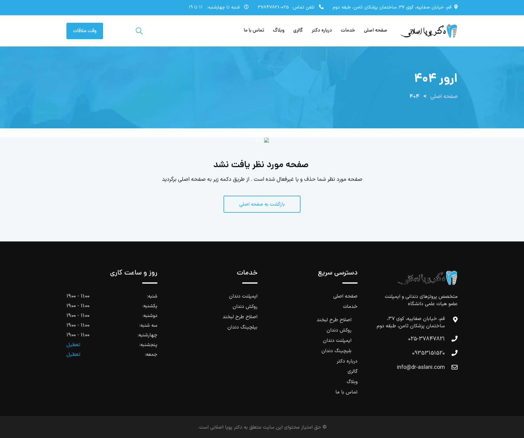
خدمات (348, 30)
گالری (298, 30)
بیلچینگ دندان (242, 327)
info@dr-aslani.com (421, 367)
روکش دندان (339, 330)
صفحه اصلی (375, 30)
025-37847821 (273, 7)
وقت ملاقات (84, 31)
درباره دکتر (322, 30)
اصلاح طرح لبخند (334, 320)
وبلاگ (278, 30)
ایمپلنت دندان (337, 340)
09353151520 (428, 353)
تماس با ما (254, 30)
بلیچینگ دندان (336, 351)
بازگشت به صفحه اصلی (262, 204)
